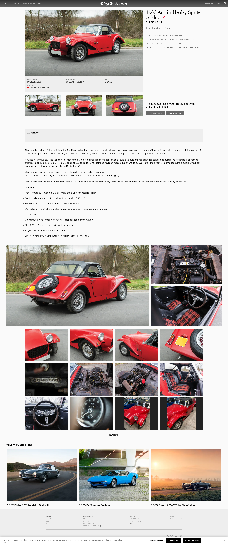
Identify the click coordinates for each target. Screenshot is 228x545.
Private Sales (29, 3)
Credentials (134, 519)
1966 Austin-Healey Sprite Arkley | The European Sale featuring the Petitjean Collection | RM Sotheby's (114, 4)
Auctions (7, 3)
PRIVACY (173, 516)
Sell (39, 3)
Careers (86, 521)
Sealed (17, 3)
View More (113, 435)
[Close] (224, 540)
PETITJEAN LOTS (175, 113)
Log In (218, 3)
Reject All (174, 540)
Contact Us (50, 523)
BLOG (131, 523)
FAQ (84, 519)
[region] (114, 541)
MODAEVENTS (88, 523)
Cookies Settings (176, 519)
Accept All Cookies (192, 540)
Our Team (49, 521)
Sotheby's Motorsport (91, 526)
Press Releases (135, 521)
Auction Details (155, 113)
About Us (49, 519)
